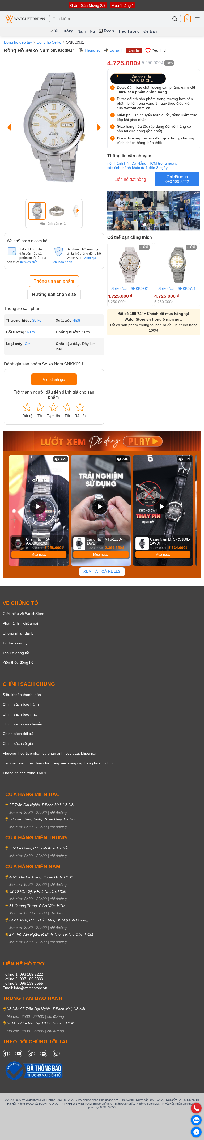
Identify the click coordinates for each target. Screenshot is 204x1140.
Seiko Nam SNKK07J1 (177, 288)
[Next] (97, 127)
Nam (81, 31)
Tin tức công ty (15, 643)
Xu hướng (63, 31)
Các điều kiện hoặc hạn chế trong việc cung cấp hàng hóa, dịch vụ (58, 763)
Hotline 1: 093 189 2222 (23, 974)
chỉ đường (58, 812)
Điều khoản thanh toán (22, 694)
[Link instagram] (56, 1053)
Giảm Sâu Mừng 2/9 (87, 5)
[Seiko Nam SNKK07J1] (177, 265)
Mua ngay (38, 554)
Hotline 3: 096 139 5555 (23, 983)
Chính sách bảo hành (21, 704)
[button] (187, 18)
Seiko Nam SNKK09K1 (130, 288)
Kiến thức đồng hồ (18, 662)
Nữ (93, 31)
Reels (109, 31)
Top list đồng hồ (16, 653)
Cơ (27, 344)
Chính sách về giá (18, 743)
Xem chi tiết (28, 262)
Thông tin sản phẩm (54, 281)
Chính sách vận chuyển (22, 724)
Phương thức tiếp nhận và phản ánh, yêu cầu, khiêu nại (49, 753)
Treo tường (129, 31)
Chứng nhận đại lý (18, 633)
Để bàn (150, 31)
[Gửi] (175, 19)
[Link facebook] (6, 1053)
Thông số (92, 50)
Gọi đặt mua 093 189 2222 (177, 179)
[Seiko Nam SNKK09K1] (130, 265)
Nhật (76, 320)
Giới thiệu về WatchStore (23, 613)
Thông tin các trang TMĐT (25, 773)
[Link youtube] (18, 1053)
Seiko (36, 320)
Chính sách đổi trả (18, 733)
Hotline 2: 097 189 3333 (23, 979)
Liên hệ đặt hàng (130, 179)
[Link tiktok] (31, 1053)
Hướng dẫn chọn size (54, 294)
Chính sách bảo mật (20, 714)
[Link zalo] (43, 1053)
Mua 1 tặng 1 (122, 5)
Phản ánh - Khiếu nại (20, 623)
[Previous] (10, 127)
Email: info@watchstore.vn (25, 988)
